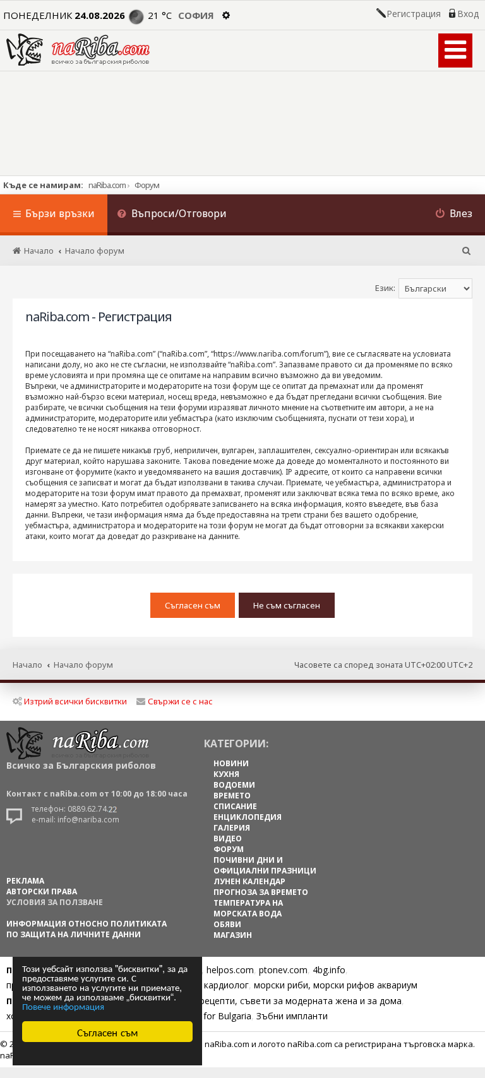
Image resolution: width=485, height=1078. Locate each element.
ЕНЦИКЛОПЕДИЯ (247, 817)
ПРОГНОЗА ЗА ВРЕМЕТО (260, 892)
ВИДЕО (227, 838)
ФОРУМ (228, 849)
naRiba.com (107, 185)
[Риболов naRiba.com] (78, 49)
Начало (27, 664)
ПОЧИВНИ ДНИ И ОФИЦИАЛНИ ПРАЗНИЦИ (264, 865)
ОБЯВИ (227, 924)
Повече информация (63, 1005)
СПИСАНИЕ (235, 806)
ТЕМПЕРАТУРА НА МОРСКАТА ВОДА (248, 908)
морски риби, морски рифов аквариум (335, 985)
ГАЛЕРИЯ (231, 827)
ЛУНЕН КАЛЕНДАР (249, 881)
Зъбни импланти (292, 1016)
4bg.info (329, 970)
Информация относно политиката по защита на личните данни (86, 929)
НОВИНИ (231, 763)
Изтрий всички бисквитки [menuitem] (75, 701)
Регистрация (413, 14)
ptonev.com (283, 970)
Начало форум (83, 664)
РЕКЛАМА (25, 880)
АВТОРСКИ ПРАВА (41, 891)
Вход (468, 14)
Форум (147, 185)
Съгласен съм (107, 1032)
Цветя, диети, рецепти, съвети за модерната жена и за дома (269, 1001)
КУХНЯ (226, 774)
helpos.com (230, 970)
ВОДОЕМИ (234, 784)
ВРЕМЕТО (232, 795)
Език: (385, 287)
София (196, 15)
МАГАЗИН (232, 935)
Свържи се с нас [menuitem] (180, 701)
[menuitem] (171, 214)
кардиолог (226, 985)
